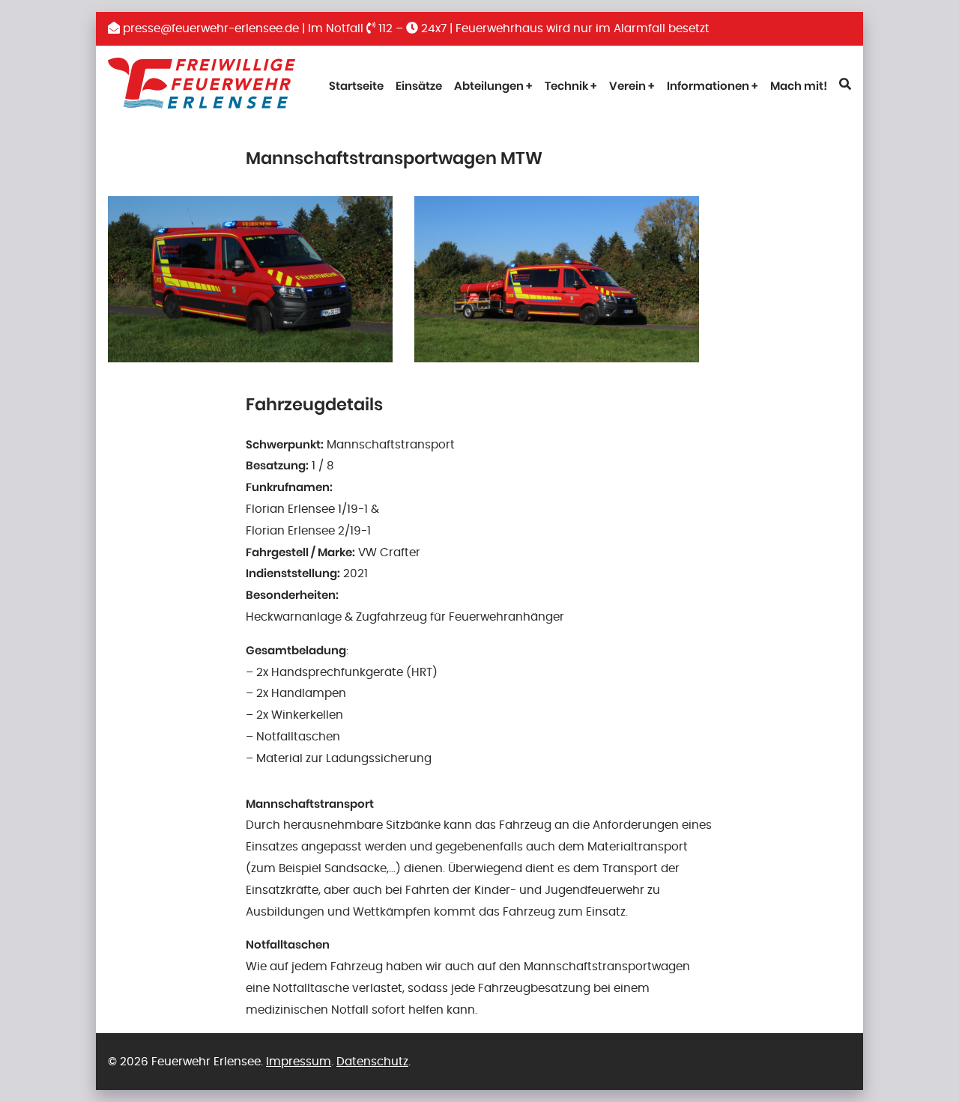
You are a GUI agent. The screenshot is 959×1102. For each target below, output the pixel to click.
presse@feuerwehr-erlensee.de (209, 28)
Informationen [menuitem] (708, 86)
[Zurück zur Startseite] (201, 87)
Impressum (298, 1062)
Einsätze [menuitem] (419, 86)
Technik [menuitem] (566, 86)
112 (384, 28)
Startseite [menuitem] (356, 86)
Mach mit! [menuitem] (798, 86)
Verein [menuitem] (627, 86)
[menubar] (493, 86)
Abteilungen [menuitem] (489, 86)
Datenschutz (372, 1062)
